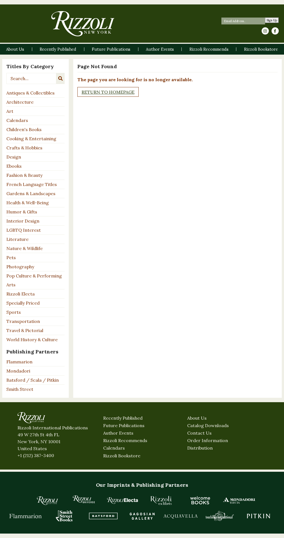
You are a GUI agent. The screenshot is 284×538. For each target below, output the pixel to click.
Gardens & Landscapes (30, 193)
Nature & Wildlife (24, 248)
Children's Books (24, 129)
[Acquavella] (180, 516)
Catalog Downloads (208, 425)
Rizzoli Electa (20, 294)
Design (13, 157)
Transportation (23, 321)
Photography (20, 266)
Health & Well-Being (27, 202)
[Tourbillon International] (219, 516)
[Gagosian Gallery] (142, 516)
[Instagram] (265, 31)
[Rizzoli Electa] (122, 500)
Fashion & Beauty (24, 175)
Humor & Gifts (21, 212)
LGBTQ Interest (23, 230)
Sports (13, 312)
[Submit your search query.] (60, 78)
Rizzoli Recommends (125, 440)
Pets (11, 257)
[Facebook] (275, 31)
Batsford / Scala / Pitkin (32, 380)
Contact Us (199, 433)
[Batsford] (103, 516)
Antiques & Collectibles (30, 93)
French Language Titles (31, 184)
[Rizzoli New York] (82, 23)
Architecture (20, 102)
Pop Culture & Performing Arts (34, 280)
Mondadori (18, 371)
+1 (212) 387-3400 (35, 455)
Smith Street (19, 389)
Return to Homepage (108, 92)
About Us (197, 418)
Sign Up (272, 20)
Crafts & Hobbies (24, 148)
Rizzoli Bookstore (121, 455)
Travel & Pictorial (24, 330)
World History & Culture (32, 339)
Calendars (17, 120)
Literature (17, 239)
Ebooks (14, 166)
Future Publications (123, 425)
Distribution (200, 448)
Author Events (118, 433)
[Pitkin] (258, 516)
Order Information (207, 440)
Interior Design (22, 221)
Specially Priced (23, 303)
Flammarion (19, 361)
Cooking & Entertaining (31, 138)
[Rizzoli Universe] (83, 499)
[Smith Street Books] (64, 516)
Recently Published (123, 418)
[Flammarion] (25, 516)
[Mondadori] (239, 500)
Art (9, 111)
